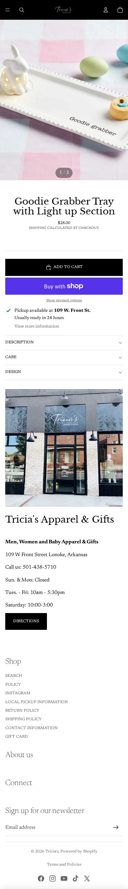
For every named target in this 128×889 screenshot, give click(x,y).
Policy (13, 685)
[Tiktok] (75, 878)
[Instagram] (52, 878)
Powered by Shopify (78, 851)
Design (13, 372)
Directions (26, 621)
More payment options (64, 300)
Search (13, 676)
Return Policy (22, 711)
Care (10, 357)
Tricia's (51, 851)
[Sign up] (116, 827)
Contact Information (31, 728)
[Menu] (7, 9)
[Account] (105, 10)
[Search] (21, 10)
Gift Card (16, 737)
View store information (36, 326)
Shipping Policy (23, 719)
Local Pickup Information (36, 702)
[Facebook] (41, 878)
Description (19, 342)
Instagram (17, 693)
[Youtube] (64, 878)
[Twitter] (87, 878)
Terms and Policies (64, 865)
